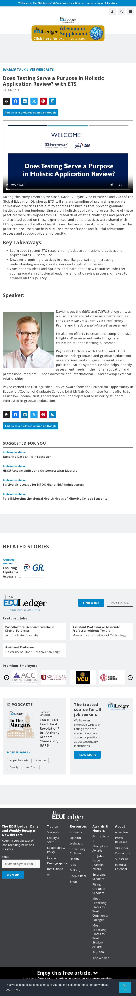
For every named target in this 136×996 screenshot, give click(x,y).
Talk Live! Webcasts (28, 69)
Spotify (14, 767)
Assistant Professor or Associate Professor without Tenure (96, 628)
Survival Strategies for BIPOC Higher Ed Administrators (43, 484)
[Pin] (43, 101)
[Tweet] (34, 101)
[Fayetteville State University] (24, 677)
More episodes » (18, 752)
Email (5, 856)
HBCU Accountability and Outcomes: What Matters (40, 470)
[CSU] (53, 677)
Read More (87, 755)
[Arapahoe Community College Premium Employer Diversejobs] (83, 677)
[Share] (15, 101)
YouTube (31, 767)
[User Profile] (112, 11)
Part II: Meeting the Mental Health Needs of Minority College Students (55, 498)
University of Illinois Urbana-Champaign (33, 652)
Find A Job (91, 603)
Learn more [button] (13, 989)
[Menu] (130, 11)
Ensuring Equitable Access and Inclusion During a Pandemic (12, 572)
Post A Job (120, 603)
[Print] (6, 101)
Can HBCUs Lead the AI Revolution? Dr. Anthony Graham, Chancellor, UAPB (49, 732)
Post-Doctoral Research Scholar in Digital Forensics (30, 628)
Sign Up (13, 875)
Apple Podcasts (19, 760)
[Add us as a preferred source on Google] (52, 101)
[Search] (121, 11)
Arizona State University (21, 635)
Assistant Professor (19, 647)
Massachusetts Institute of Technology (99, 635)
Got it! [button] (125, 987)
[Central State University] (112, 677)
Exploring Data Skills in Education (27, 456)
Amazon (41, 760)
